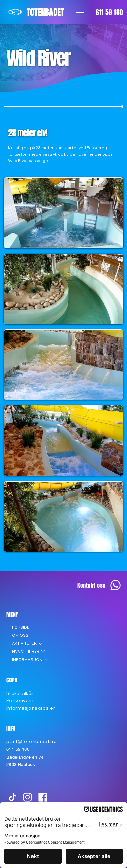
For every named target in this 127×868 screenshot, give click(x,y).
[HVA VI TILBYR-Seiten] (43, 651)
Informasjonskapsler (30, 708)
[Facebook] (43, 797)
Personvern (20, 700)
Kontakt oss (91, 585)
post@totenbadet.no (31, 741)
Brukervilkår (20, 693)
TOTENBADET (45, 12)
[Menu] (80, 12)
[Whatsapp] (115, 585)
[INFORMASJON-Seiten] (46, 659)
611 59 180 (109, 12)
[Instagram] (28, 797)
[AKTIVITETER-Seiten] (40, 643)
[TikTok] (12, 797)
